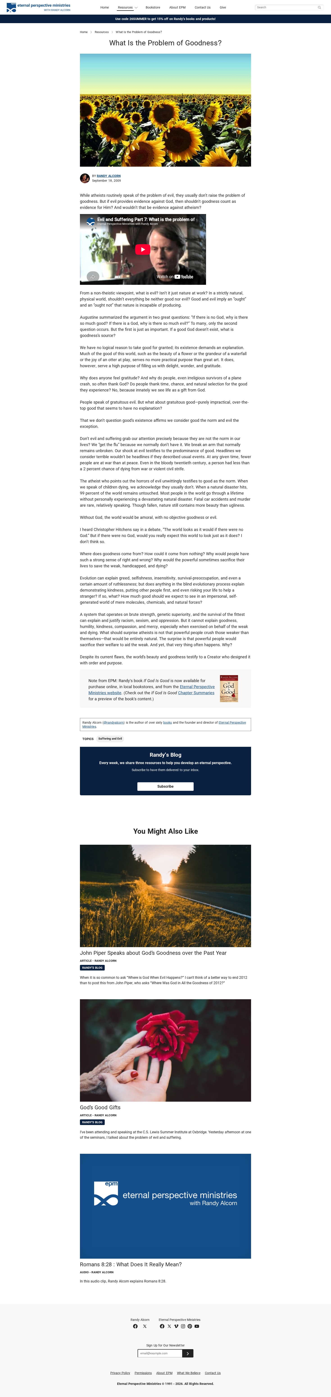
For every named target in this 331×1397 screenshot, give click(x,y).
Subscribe (165, 786)
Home (104, 7)
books (167, 722)
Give (223, 7)
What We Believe (188, 1373)
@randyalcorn (114, 722)
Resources (102, 32)
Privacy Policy (120, 1373)
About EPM (177, 7)
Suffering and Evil (110, 738)
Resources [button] (125, 7)
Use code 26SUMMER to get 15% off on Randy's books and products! (165, 19)
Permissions (143, 1373)
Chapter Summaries (196, 692)
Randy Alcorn (109, 176)
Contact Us (203, 7)
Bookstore (153, 7)
